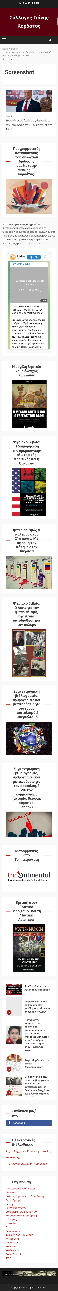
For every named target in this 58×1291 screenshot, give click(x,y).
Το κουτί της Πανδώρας (19, 1234)
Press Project (13, 1254)
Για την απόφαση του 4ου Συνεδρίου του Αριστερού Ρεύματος (14, 986)
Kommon (11, 1246)
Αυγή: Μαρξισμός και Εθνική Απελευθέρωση (14, 1063)
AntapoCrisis (12, 1238)
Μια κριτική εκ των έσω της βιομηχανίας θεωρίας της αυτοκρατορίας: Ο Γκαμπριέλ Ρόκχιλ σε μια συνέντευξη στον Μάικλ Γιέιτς (14, 1086)
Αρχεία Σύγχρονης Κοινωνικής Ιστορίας (28, 1151)
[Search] (50, 40)
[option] (29, 987)
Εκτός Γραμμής (14, 1200)
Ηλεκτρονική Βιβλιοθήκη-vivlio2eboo (26, 1163)
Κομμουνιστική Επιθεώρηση (21, 1215)
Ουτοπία (11, 1223)
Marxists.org (13, 1157)
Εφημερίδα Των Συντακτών (21, 1211)
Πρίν (8, 1227)
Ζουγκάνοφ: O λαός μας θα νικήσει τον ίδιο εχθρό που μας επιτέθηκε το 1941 (29, 122)
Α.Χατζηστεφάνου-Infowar (20, 1188)
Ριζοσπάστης (13, 1231)
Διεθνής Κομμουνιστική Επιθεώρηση (26, 1196)
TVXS (8, 1258)
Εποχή (9, 1204)
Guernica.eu (12, 1242)
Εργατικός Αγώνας (16, 1207)
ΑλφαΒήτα (11, 1192)
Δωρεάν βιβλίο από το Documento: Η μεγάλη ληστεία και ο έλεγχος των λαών (14, 1006)
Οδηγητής (11, 1219)
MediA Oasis (12, 1250)
